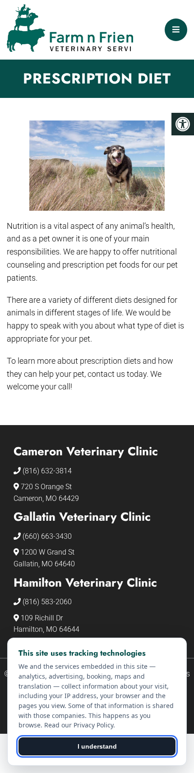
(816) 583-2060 (47, 601)
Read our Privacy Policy (78, 725)
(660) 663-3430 (47, 536)
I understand (97, 746)
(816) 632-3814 (47, 471)
